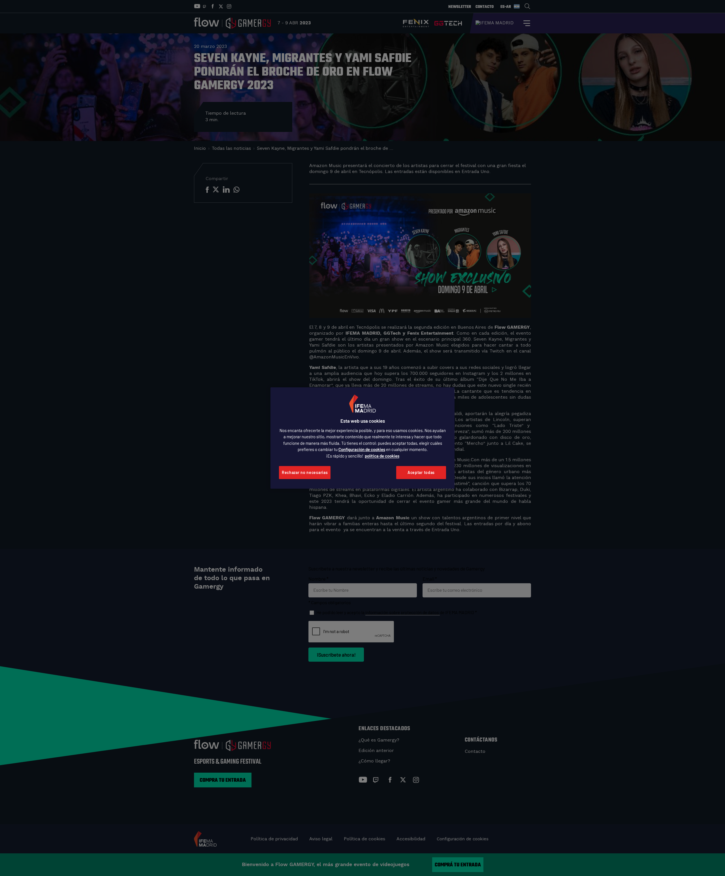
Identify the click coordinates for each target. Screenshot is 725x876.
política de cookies (382, 455)
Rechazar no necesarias (305, 472)
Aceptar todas (421, 472)
